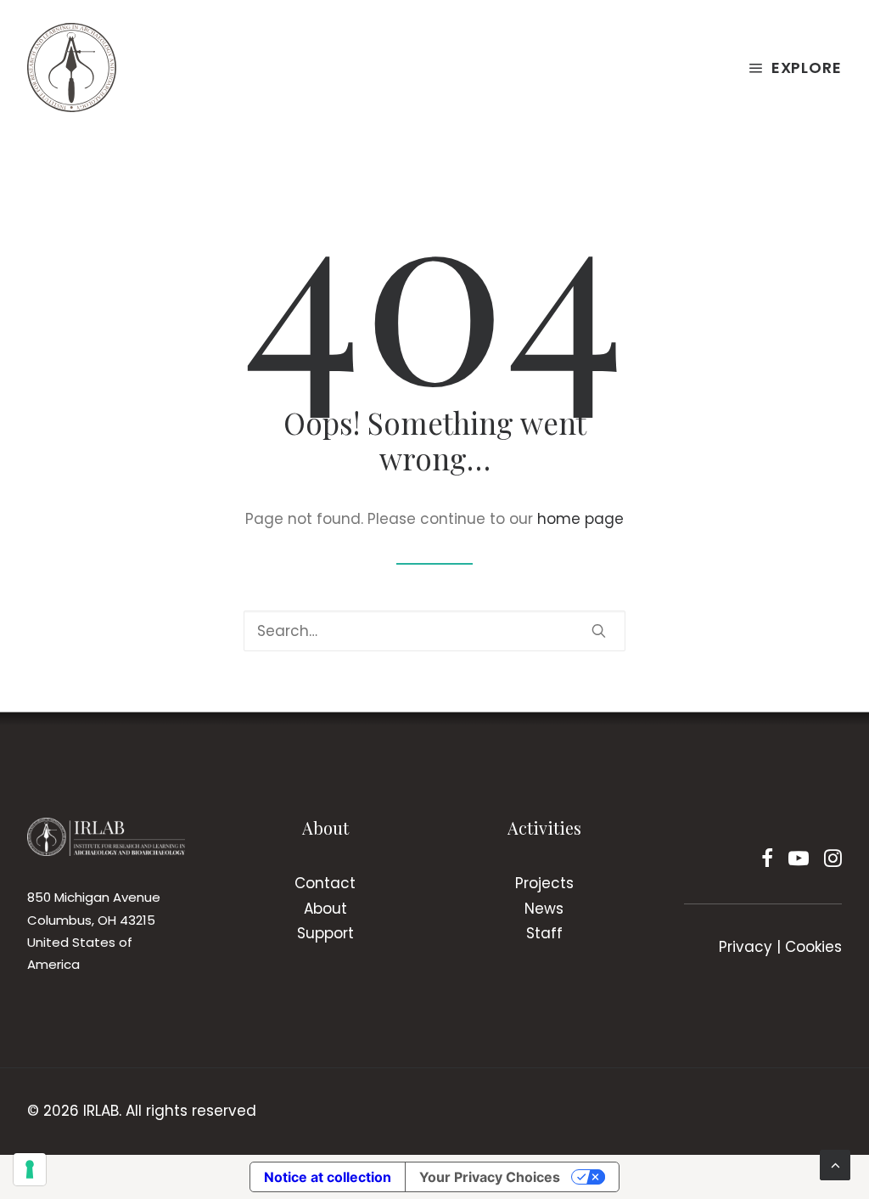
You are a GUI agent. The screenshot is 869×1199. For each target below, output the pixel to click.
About (325, 908)
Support (325, 933)
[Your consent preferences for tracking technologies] (30, 1169)
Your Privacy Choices (489, 1176)
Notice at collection (327, 1176)
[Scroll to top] (835, 1164)
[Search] (434, 631)
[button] (598, 630)
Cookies (813, 947)
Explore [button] (806, 67)
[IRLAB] (71, 67)
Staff (544, 933)
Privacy (745, 947)
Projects (544, 883)
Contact (325, 883)
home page (580, 519)
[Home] (106, 837)
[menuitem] (795, 67)
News (543, 908)
